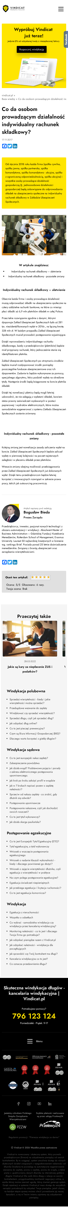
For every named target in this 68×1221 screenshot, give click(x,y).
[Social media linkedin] (49, 1103)
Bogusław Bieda (37, 512)
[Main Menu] (61, 9)
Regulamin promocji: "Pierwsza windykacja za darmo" (34, 1137)
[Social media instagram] (28, 1103)
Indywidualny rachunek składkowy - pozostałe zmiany (36, 276)
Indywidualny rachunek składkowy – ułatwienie (36, 271)
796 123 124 (34, 1016)
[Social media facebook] (18, 1103)
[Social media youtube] (39, 1103)
